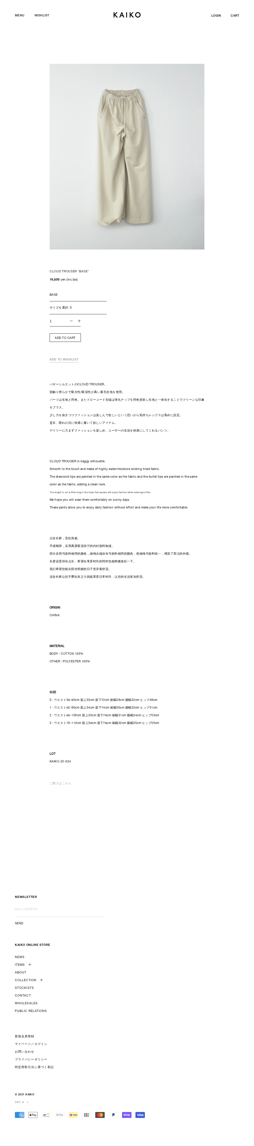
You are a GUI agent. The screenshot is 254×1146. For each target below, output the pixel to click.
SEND (19, 923)
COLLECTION (25, 980)
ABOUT (21, 972)
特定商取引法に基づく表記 (34, 1067)
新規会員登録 (24, 1036)
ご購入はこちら (60, 783)
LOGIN (216, 15)
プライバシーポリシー (31, 1059)
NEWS (20, 957)
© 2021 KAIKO (24, 1094)
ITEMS (20, 965)
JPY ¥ (19, 1102)
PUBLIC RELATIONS (31, 1011)
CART (235, 15)
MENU (20, 15)
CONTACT (23, 995)
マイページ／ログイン (31, 1044)
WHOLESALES (26, 1003)
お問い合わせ (24, 1051)
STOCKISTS (24, 988)
